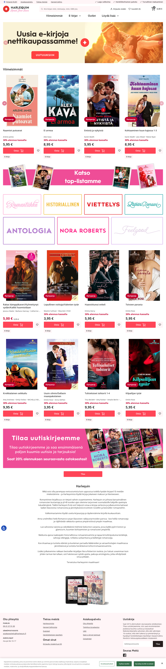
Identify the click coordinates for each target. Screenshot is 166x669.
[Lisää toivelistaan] (38, 151)
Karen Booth (89, 137)
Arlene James (8, 137)
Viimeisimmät (54, 15)
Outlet (92, 15)
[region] (83, 663)
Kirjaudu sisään (119, 9)
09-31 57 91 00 (9, 626)
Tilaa (83, 474)
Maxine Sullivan (50, 311)
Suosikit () (135, 9)
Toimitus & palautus (91, 627)
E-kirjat (73, 15)
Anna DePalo (60, 400)
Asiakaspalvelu (27, 2)
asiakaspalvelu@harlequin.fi (14, 633)
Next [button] (160, 42)
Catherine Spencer (38, 311)
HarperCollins (56, 2)
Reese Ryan (151, 137)
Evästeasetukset (107, 664)
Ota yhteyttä (88, 623)
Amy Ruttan (101, 400)
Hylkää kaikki (124, 664)
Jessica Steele (8, 311)
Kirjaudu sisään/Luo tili (52, 644)
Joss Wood (140, 137)
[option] (83, 42)
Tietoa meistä (41, 2)
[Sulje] (162, 663)
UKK (84, 631)
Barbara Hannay (22, 311)
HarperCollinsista (50, 627)
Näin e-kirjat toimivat (91, 635)
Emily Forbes (21, 400)
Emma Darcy (90, 311)
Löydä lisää (108, 15)
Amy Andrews (8, 400)
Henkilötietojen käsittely (52, 635)
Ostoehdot (87, 639)
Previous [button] (6, 42)
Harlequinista (48, 623)
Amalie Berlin (112, 400)
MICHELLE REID (34, 400)
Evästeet (46, 631)
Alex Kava (47, 137)
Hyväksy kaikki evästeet (144, 664)
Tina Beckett (90, 400)
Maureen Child (64, 311)
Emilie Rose (130, 311)
